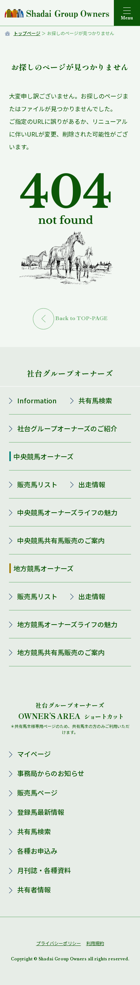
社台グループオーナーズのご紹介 (67, 428)
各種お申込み (37, 851)
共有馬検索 (95, 400)
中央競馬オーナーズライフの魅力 (67, 512)
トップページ (26, 33)
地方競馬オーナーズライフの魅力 (67, 624)
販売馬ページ (37, 792)
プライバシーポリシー (58, 943)
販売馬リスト (37, 484)
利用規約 (95, 943)
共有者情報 (34, 889)
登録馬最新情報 (40, 812)
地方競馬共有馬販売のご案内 (61, 652)
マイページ (34, 754)
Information (37, 400)
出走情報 (91, 484)
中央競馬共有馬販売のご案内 (61, 540)
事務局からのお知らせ (50, 773)
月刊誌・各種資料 (44, 870)
